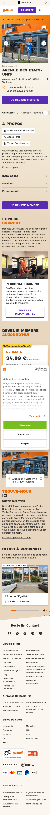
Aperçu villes (32, 738)
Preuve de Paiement (35, 658)
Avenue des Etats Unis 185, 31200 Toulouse (20, 80)
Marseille (30, 726)
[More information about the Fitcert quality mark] (33, 753)
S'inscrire (27, 10)
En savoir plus (10, 167)
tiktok (40, 633)
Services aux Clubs (35, 654)
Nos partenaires (10, 711)
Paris (5, 742)
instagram (25, 633)
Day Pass (7, 663)
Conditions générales (36, 800)
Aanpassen (23, 434)
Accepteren (25, 425)
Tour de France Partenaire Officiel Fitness (34, 709)
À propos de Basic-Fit (13, 702)
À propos (26, 113)
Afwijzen (25, 443)
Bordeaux (7, 730)
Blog (5, 675)
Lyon (5, 738)
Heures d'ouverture (12, 658)
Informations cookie (12, 793)
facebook (9, 633)
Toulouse (7, 734)
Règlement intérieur (12, 654)
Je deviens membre (25, 99)
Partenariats (9, 667)
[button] (3, 3)
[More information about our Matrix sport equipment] (10, 764)
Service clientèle (10, 650)
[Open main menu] (45, 10)
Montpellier (8, 726)
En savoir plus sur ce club (16, 538)
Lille (28, 730)
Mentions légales (34, 804)
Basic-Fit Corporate (12, 707)
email (33, 633)
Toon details (35, 416)
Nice (28, 734)
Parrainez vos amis (35, 677)
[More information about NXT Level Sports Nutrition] (27, 765)
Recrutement (32, 663)
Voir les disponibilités (25, 312)
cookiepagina (35, 405)
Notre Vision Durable (36, 702)
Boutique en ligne (11, 671)
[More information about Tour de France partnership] (13, 753)
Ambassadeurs (33, 650)
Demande (40, 10)
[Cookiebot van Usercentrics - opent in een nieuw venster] (35, 369)
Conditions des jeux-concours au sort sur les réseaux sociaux (36, 670)
